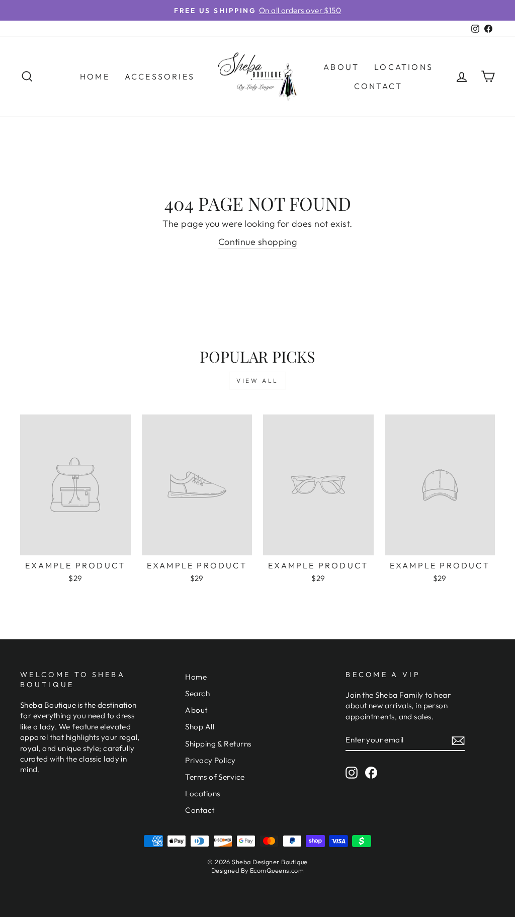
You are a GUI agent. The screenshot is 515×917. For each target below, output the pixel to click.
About (341, 67)
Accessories (160, 76)
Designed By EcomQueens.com (257, 870)
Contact (378, 86)
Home (95, 76)
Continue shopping (257, 241)
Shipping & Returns (218, 743)
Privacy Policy (210, 760)
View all (257, 380)
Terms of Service (214, 777)
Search (197, 693)
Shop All (199, 726)
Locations (403, 67)
